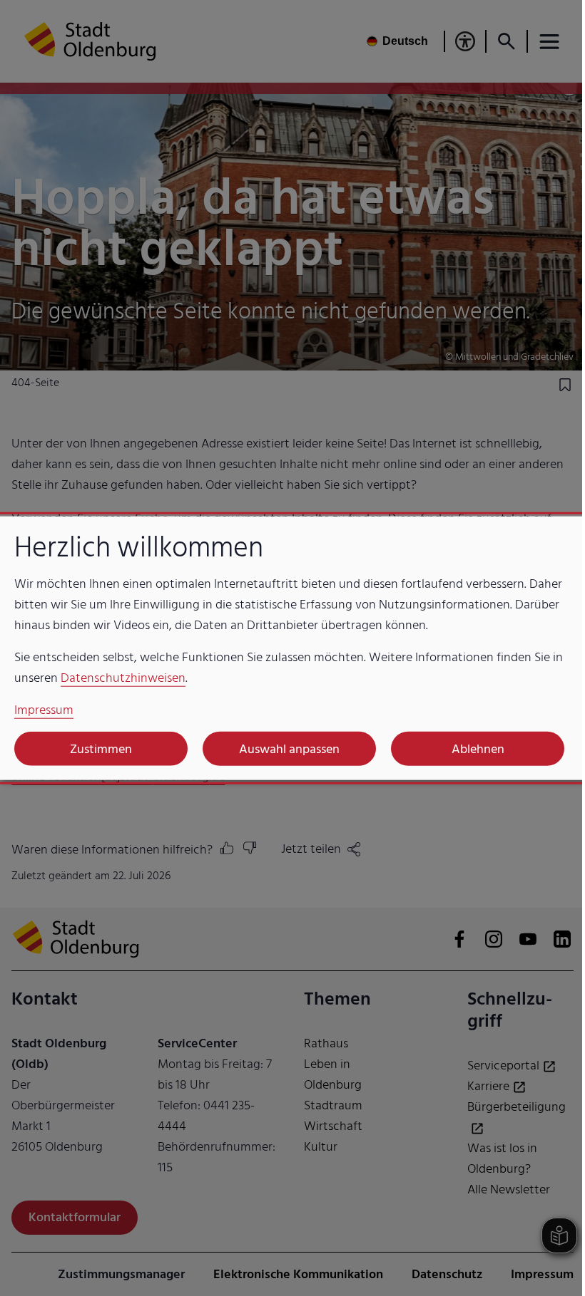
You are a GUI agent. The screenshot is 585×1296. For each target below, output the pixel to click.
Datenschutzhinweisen (123, 678)
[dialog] (292, 648)
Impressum (43, 710)
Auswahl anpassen (289, 748)
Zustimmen (101, 748)
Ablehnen (478, 748)
